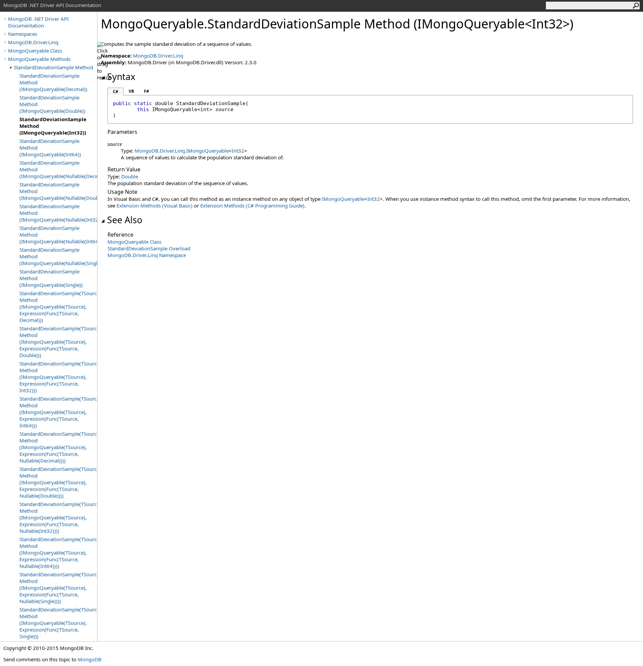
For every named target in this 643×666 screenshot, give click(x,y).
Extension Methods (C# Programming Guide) (252, 205)
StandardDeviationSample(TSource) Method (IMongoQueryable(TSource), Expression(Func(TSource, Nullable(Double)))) (58, 482)
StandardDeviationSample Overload (149, 248)
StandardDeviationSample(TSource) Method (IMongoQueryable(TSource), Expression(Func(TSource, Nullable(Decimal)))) (58, 447)
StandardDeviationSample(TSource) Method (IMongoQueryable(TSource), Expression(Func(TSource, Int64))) (58, 412)
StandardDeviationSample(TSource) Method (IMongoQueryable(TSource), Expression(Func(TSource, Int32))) (58, 377)
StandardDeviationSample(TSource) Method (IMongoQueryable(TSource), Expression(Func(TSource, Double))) (58, 341)
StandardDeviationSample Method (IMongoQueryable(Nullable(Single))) (58, 256)
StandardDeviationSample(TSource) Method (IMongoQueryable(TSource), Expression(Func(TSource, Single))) (58, 623)
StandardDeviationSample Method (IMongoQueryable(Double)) (52, 104)
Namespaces (22, 33)
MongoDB (89, 659)
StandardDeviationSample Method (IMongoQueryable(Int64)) (50, 148)
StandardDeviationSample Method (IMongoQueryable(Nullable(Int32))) (58, 213)
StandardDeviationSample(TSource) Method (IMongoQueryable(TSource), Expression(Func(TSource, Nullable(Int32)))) (58, 517)
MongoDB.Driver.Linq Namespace (147, 255)
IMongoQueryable (343, 198)
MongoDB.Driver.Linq (33, 42)
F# (146, 91)
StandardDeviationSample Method (53, 67)
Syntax (121, 77)
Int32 (238, 150)
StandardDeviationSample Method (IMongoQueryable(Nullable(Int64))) (58, 235)
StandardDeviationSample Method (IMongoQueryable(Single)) (51, 278)
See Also (124, 220)
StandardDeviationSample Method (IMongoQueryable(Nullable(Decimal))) (58, 169)
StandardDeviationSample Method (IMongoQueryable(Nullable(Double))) (58, 191)
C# (115, 91)
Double (129, 176)
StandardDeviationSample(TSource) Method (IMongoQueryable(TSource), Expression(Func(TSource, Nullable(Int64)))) (58, 552)
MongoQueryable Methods (39, 59)
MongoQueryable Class (35, 50)
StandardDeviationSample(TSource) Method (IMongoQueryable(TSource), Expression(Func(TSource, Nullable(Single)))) (58, 587)
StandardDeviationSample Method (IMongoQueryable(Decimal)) (53, 82)
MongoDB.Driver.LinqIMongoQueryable (182, 150)
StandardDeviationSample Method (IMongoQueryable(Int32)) (52, 126)
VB (131, 91)
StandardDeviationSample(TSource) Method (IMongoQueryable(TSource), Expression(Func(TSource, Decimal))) (58, 306)
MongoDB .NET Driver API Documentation (38, 22)
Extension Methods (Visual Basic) (155, 205)
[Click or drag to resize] (104, 61)
